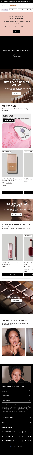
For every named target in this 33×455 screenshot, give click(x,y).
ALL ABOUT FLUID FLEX (16, 303)
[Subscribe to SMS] (29, 400)
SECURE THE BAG (9, 120)
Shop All (29, 9)
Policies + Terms (7, 427)
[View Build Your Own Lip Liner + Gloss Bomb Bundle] (12, 247)
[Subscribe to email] (29, 395)
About (4, 422)
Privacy (16, 450)
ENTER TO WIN (16, 300)
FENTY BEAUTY (13, 358)
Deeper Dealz (22, 9)
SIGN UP (16, 31)
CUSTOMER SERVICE (7, 417)
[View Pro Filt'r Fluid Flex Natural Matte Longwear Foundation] (12, 163)
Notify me (12, 192)
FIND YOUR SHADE (16, 214)
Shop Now (12, 274)
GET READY (16, 93)
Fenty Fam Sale (12, 9)
